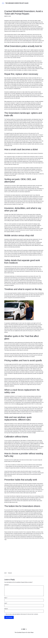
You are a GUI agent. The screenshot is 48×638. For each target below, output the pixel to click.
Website (6, 608)
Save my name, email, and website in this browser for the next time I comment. (22, 614)
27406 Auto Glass (19, 403)
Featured (10, 573)
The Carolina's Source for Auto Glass (16, 3)
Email (5, 603)
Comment (6, 584)
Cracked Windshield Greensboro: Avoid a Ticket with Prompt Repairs (23, 12)
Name (5, 597)
